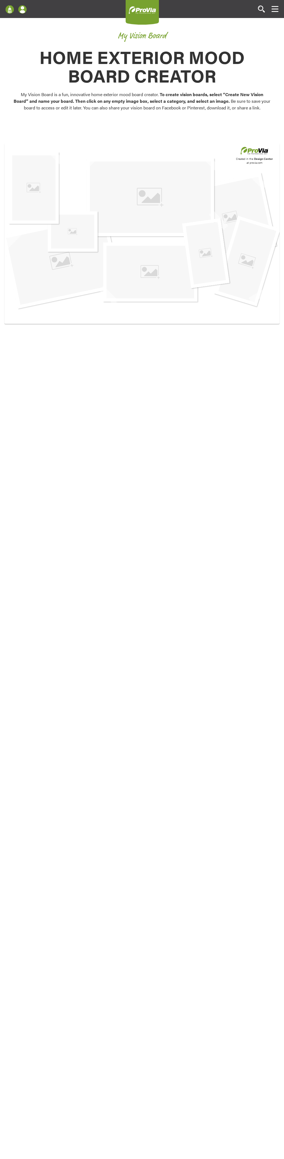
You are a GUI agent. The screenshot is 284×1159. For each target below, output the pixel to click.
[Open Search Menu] (261, 9)
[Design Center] (10, 9)
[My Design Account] (22, 9)
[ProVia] (142, 10)
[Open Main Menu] (275, 9)
